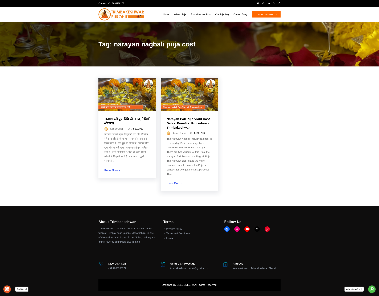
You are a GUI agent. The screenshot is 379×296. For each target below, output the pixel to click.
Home (169, 238)
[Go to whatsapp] (372, 289)
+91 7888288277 (117, 268)
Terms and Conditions (178, 233)
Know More (111, 170)
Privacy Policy (174, 228)
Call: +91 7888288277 (266, 14)
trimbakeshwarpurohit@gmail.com (189, 268)
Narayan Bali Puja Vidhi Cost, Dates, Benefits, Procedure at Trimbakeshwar (189, 123)
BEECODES (183, 285)
